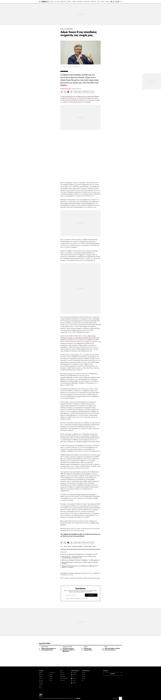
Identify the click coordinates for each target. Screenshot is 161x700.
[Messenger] (68, 92)
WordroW (90, 578)
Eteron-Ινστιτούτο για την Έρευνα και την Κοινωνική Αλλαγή (80, 96)
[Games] (118, 1)
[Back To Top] (120, 698)
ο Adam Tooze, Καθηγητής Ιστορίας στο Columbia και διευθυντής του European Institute (79, 337)
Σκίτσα (51, 674)
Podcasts (51, 676)
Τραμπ (81, 254)
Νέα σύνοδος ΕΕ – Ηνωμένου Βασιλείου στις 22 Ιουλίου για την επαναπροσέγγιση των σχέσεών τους (79, 557)
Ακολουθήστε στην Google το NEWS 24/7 (70, 573)
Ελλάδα (40, 672)
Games (67, 578)
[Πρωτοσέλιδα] (111, 1)
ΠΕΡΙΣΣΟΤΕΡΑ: (63, 552)
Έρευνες (40, 687)
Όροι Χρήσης (62, 676)
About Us (62, 672)
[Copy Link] (71, 92)
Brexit (89, 254)
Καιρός (103, 1)
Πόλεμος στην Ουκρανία (77, 546)
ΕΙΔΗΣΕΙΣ (107, 1)
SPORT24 (83, 674)
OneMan (83, 676)
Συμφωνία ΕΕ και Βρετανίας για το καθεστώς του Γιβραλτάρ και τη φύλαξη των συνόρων (80, 566)
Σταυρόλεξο (80, 578)
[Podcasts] (116, 1)
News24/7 (83, 672)
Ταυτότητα (62, 674)
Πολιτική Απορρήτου (64, 678)
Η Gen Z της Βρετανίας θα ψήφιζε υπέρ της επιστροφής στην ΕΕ (79, 554)
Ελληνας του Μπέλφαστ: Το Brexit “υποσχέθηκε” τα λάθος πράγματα (80, 560)
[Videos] (114, 1)
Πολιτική (40, 674)
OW (82, 680)
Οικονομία (41, 680)
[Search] (121, 1)
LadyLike (83, 678)
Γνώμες (62, 28)
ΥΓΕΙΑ (98, 1)
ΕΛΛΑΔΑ (52, 1)
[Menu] (40, 1)
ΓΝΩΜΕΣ (74, 1)
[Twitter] (65, 92)
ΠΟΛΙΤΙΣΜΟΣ (86, 1)
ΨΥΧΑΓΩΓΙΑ (93, 1)
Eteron (92, 521)
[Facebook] (61, 92)
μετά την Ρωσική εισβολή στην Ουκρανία (83, 494)
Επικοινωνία (62, 680)
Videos (51, 678)
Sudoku (85, 578)
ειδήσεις (96, 573)
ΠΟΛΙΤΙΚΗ (57, 1)
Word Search (97, 578)
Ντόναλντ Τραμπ (87, 546)
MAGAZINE (79, 1)
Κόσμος (40, 676)
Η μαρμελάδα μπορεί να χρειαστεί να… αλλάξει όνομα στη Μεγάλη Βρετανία (80, 563)
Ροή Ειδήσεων (52, 672)
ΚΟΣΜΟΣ (69, 1)
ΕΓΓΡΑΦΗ (112, 673)
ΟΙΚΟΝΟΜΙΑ (63, 1)
